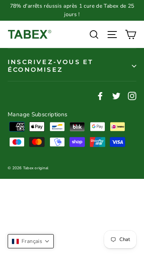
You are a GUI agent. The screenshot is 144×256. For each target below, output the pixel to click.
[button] (30, 241)
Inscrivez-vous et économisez (50, 65)
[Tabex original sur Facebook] (100, 95)
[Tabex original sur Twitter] (116, 95)
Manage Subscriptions (38, 114)
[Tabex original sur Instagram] (132, 95)
